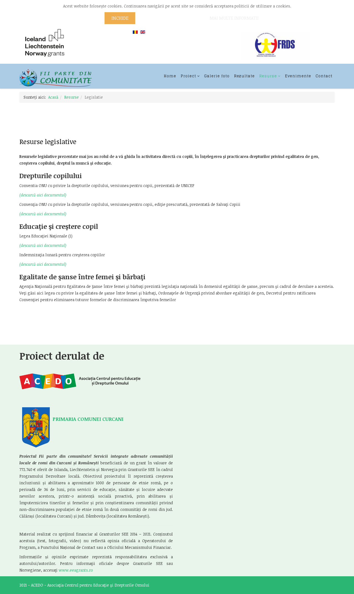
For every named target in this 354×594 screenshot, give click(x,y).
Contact (324, 76)
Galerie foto (217, 76)
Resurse (268, 76)
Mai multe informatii (234, 18)
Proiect (188, 76)
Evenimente (298, 76)
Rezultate (244, 76)
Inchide (119, 18)
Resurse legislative (47, 141)
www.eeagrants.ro (76, 570)
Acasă (53, 97)
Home (170, 76)
